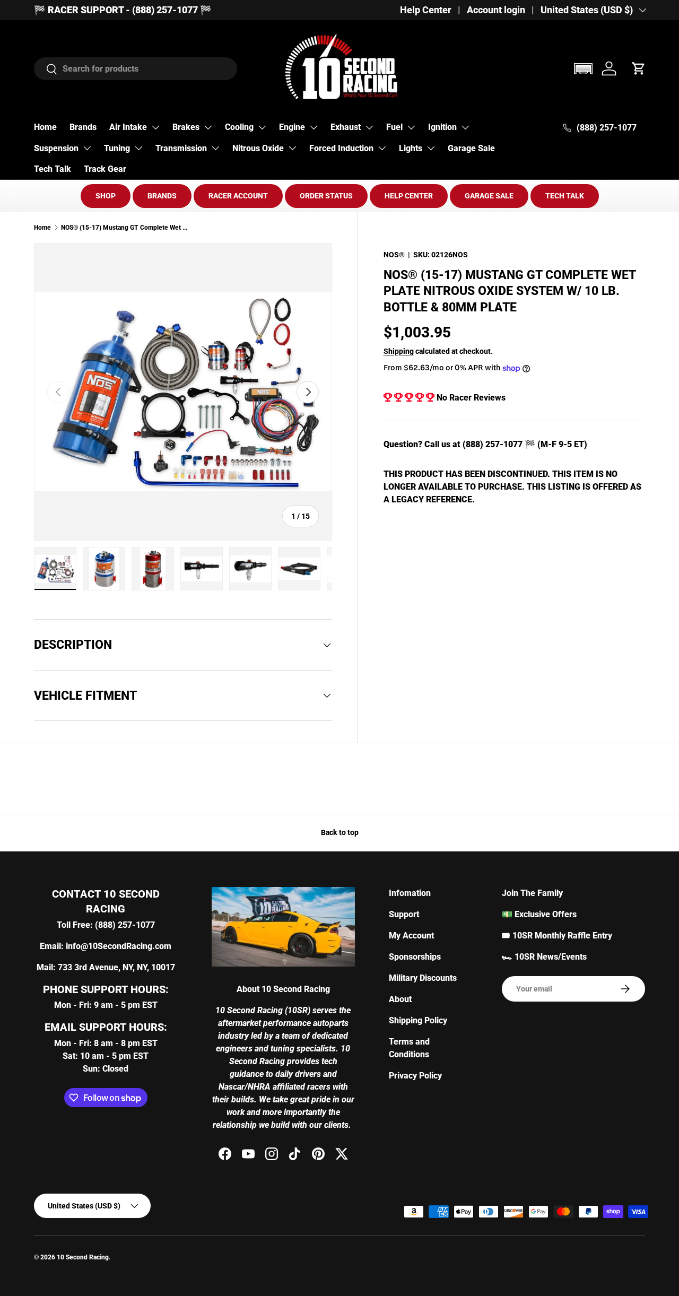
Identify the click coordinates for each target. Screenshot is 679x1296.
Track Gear (105, 169)
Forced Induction (341, 148)
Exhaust (345, 127)
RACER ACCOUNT (238, 196)
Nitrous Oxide (258, 148)
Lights (410, 148)
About (400, 999)
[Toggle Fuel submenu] (411, 127)
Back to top (340, 832)
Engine (292, 127)
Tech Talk (52, 169)
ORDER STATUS (326, 196)
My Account (411, 935)
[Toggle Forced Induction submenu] (382, 148)
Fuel (394, 127)
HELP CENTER (409, 196)
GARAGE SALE (489, 196)
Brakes (185, 127)
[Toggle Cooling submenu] (262, 127)
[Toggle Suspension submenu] (87, 148)
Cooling (239, 127)
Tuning (117, 148)
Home (45, 127)
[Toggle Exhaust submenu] (369, 127)
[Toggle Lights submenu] (430, 148)
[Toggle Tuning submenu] (138, 148)
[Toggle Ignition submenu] (465, 127)
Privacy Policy (415, 1076)
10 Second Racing (83, 1257)
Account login (496, 10)
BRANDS (162, 196)
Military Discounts (423, 978)
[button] (583, 68)
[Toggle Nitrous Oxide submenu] (292, 148)
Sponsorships (415, 957)
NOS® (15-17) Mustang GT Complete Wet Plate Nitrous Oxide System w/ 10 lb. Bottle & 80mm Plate (124, 227)
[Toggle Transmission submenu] (215, 148)
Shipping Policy (418, 1020)
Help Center (425, 10)
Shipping (399, 351)
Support (404, 914)
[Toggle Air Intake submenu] (155, 127)
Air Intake (128, 127)
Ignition (442, 127)
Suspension (56, 148)
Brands (83, 127)
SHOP (105, 196)
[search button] (46, 69)
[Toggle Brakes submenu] (208, 127)
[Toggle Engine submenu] (313, 127)
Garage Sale (471, 148)
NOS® (394, 254)
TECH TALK (564, 196)
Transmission (181, 148)
